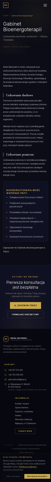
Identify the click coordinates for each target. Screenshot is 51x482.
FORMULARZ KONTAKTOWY (25, 314)
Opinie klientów (21, 407)
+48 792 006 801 (15, 375)
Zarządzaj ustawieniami (13, 469)
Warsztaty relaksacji (23, 419)
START (6, 16)
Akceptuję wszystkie (37, 476)
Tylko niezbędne (13, 476)
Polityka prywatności (28, 467)
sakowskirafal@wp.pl (17, 379)
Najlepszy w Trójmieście (25, 423)
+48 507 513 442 (15, 370)
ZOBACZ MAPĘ (25, 431)
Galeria (18, 415)
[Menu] (45, 5)
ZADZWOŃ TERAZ (27, 305)
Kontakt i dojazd (22, 403)
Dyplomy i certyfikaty (24, 411)
